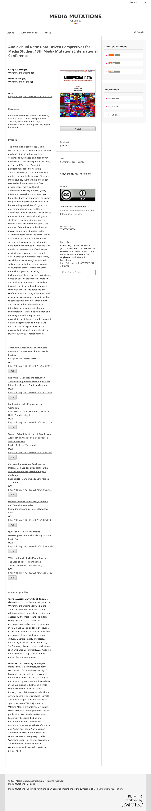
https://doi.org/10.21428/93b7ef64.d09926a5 (30, 452)
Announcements (29, 32)
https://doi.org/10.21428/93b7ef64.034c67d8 (30, 520)
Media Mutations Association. (108, 788)
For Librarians (114, 114)
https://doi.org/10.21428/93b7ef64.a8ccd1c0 (30, 422)
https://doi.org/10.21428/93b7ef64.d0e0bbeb (30, 546)
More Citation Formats (72, 272)
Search (140, 32)
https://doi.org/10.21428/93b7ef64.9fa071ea (30, 489)
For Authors (113, 106)
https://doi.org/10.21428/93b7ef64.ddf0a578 (30, 96)
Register (133, 2)
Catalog (10, 32)
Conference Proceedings (72, 161)
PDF (12, 371)
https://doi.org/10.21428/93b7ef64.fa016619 (30, 366)
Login (143, 2)
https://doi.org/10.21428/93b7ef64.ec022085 (30, 392)
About (48, 32)
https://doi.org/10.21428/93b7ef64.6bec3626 (30, 572)
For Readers (113, 98)
